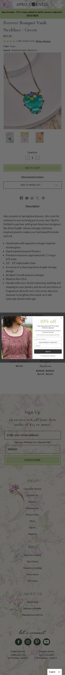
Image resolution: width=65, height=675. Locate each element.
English (52, 672)
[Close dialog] (61, 318)
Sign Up (48, 351)
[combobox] (54, 672)
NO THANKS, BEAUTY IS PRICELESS (47, 355)
